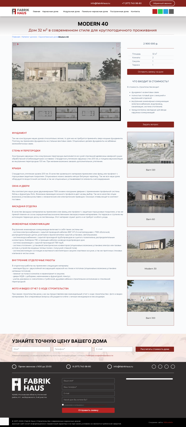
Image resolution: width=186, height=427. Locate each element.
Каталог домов (29, 37)
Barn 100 (150, 318)
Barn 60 (150, 219)
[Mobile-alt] (171, 11)
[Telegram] (165, 11)
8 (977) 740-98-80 (82, 366)
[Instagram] (154, 11)
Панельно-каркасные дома (95, 11)
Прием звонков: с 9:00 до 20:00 (34, 366)
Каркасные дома (50, 11)
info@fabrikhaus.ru (100, 3)
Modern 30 (151, 268)
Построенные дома (119, 11)
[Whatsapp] (160, 11)
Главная (36, 11)
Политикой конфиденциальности (95, 405)
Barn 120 (150, 170)
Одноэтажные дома (48, 37)
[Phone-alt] (173, 367)
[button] (162, 3)
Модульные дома (71, 11)
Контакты (135, 11)
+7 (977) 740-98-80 (132, 3)
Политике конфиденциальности (99, 356)
